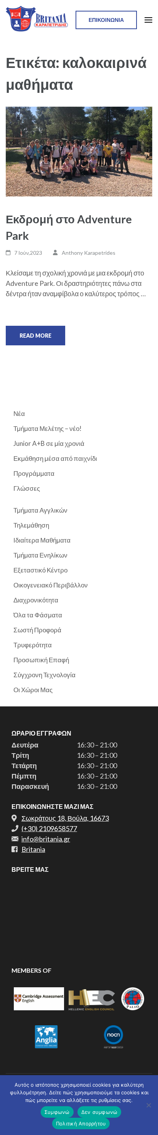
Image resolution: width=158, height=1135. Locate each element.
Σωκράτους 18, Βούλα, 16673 (65, 818)
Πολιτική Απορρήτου (81, 1123)
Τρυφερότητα (32, 645)
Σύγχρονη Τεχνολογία (44, 675)
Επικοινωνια (106, 19)
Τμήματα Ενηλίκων (40, 555)
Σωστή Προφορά (37, 630)
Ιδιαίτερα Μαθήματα (42, 540)
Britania (33, 849)
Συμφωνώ (57, 1112)
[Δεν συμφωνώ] (148, 1105)
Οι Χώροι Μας (33, 690)
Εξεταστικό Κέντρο (40, 570)
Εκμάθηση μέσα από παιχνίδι (55, 458)
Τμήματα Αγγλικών (40, 510)
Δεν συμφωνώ (99, 1112)
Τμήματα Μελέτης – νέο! (47, 428)
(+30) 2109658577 (49, 828)
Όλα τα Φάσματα (37, 615)
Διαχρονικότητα (35, 600)
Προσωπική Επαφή (41, 660)
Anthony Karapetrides (88, 252)
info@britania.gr (45, 839)
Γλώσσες (26, 488)
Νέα (19, 413)
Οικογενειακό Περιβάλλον (50, 585)
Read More (35, 335)
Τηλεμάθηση (31, 525)
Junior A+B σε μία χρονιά (48, 443)
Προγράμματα (33, 473)
